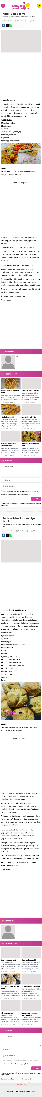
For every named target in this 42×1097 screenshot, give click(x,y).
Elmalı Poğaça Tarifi (29, 960)
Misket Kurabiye (7, 1013)
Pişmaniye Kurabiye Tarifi (31, 986)
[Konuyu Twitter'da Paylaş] (7, 25)
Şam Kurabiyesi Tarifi (8, 960)
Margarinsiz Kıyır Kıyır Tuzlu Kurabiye (29, 1014)
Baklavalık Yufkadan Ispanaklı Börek (8, 445)
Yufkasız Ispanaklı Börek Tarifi (30, 445)
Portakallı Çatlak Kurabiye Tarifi (10, 988)
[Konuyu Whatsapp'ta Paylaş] (10, 25)
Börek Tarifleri (20, 17)
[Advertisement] (21, 76)
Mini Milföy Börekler (29, 417)
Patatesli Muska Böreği (30, 391)
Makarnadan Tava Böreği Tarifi (10, 392)
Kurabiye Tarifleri (21, 524)
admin (19, 356)
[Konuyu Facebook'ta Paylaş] (3, 25)
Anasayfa (5, 17)
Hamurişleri (12, 17)
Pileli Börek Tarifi (7, 417)
